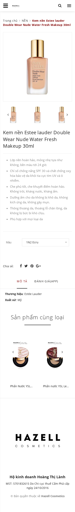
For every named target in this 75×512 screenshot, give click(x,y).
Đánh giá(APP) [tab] (46, 281)
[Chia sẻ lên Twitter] (26, 265)
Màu (8, 242)
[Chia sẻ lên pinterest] (32, 265)
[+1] (38, 265)
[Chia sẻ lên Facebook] (21, 265)
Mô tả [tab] (22, 281)
